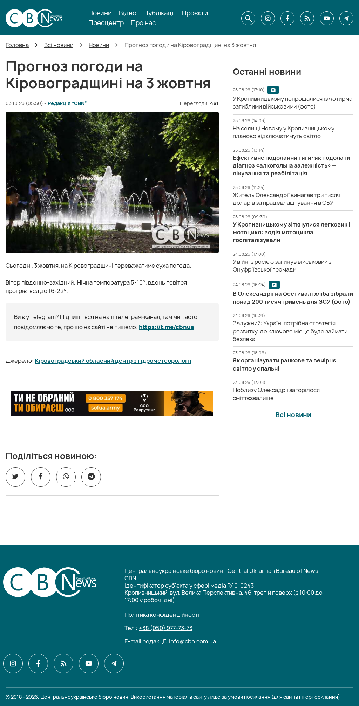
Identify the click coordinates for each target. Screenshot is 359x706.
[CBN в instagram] (268, 18)
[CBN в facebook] (287, 18)
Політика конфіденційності (161, 615)
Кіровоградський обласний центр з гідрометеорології (113, 361)
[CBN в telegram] (346, 18)
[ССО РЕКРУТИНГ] (112, 403)
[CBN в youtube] (327, 18)
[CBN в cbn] (307, 18)
